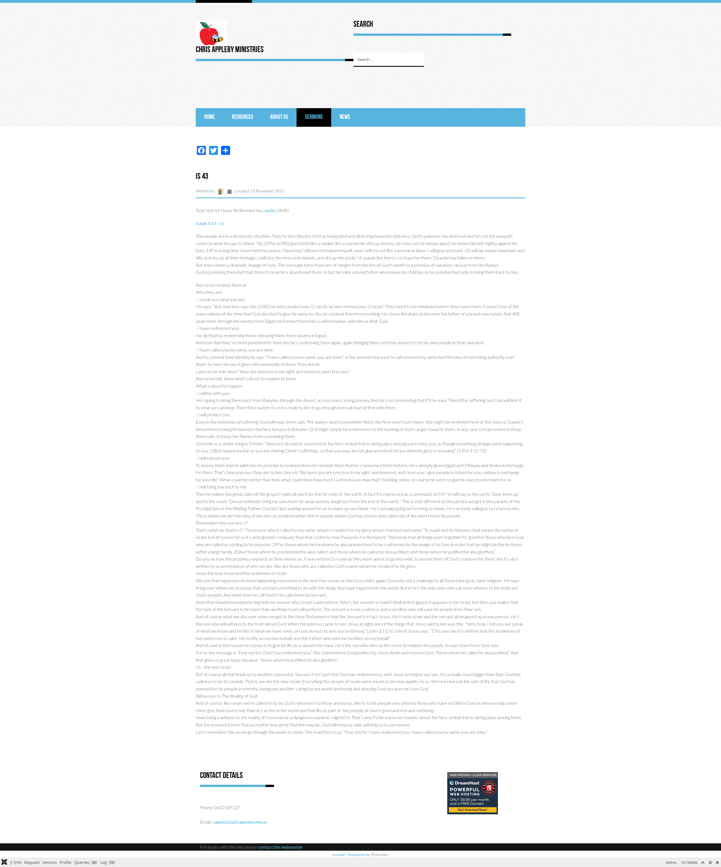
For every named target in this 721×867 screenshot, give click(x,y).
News (345, 117)
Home (209, 117)
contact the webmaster (280, 847)
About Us (279, 117)
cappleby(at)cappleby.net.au (239, 821)
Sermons (314, 117)
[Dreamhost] (472, 792)
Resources (242, 117)
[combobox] (388, 60)
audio (269, 210)
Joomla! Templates (348, 854)
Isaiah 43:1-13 (209, 223)
